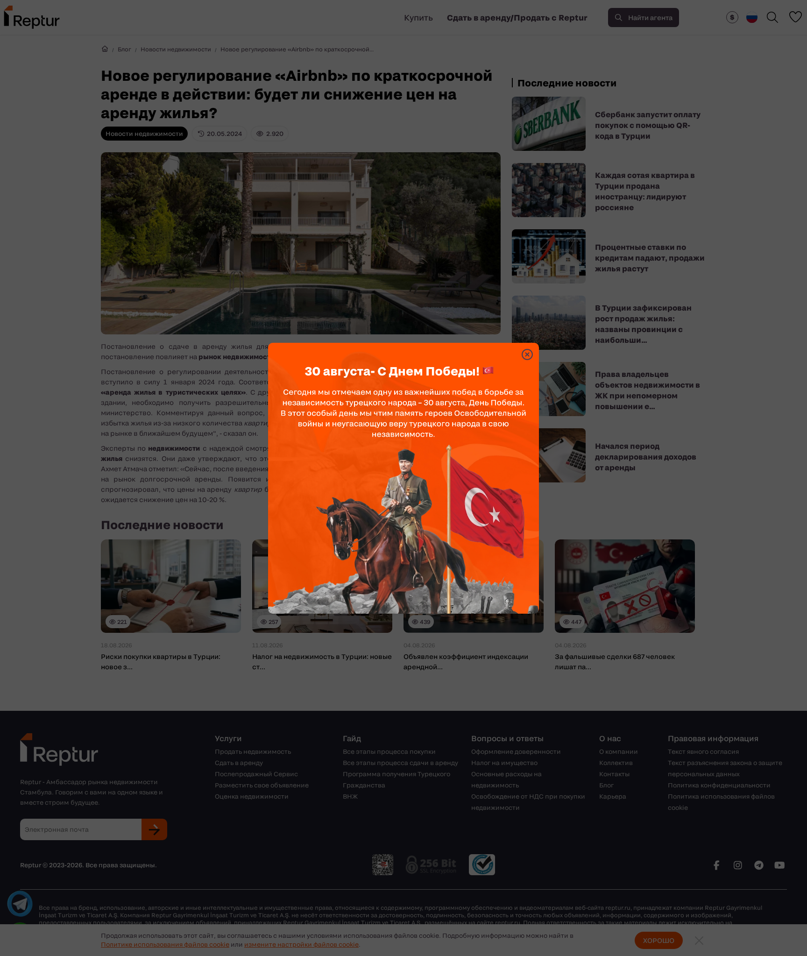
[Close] (527, 354)
